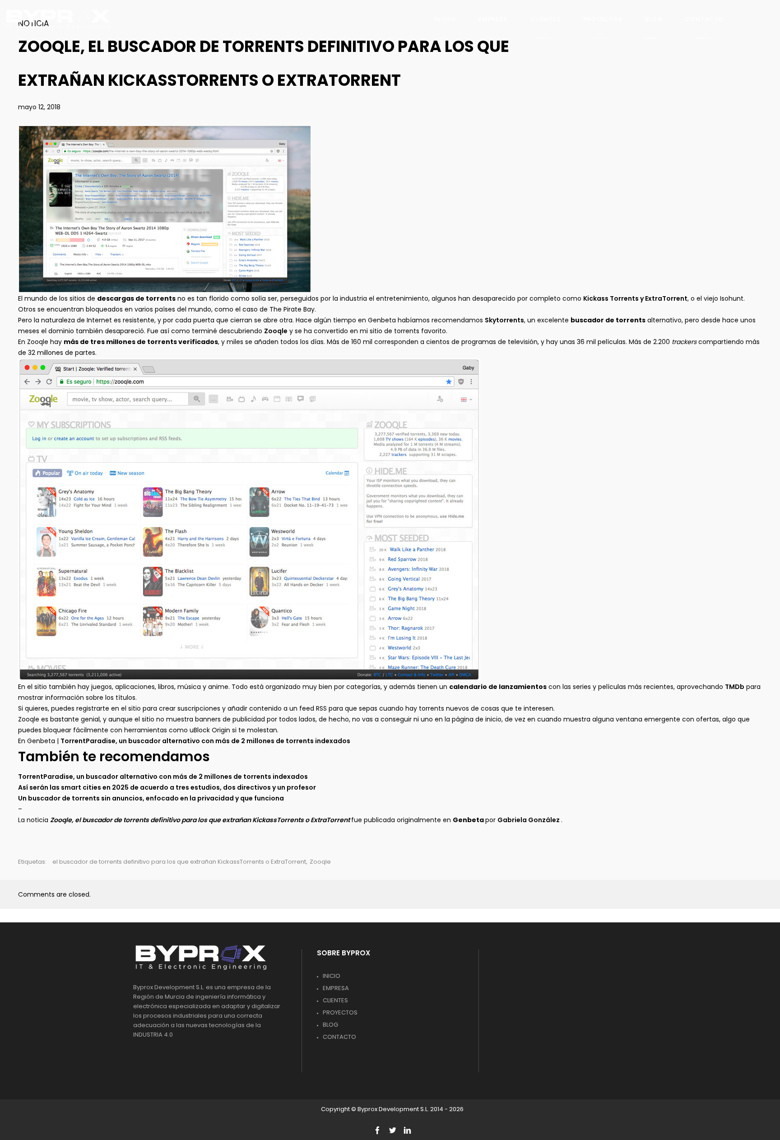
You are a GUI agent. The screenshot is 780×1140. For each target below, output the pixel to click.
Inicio (331, 976)
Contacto (339, 1037)
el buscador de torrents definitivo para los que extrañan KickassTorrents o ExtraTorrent (179, 861)
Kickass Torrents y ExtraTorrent (635, 298)
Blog (330, 1024)
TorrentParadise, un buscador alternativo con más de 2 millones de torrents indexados (205, 740)
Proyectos (340, 1012)
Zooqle (276, 330)
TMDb (734, 686)
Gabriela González (529, 819)
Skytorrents (504, 320)
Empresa (336, 988)
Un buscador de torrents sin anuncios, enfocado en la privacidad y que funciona (151, 798)
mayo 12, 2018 (39, 107)
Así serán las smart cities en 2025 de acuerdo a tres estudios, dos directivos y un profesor (167, 787)
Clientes (335, 1000)
